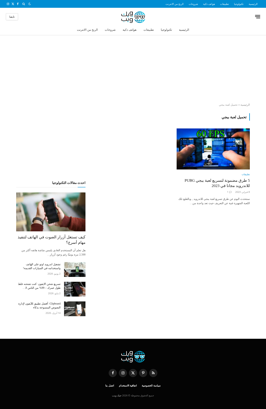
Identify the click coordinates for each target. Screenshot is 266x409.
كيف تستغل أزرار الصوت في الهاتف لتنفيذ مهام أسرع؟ (51, 239)
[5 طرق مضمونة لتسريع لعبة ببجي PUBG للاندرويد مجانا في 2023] (213, 149)
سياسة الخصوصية (151, 385)
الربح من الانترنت (175, 4)
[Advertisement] (133, 69)
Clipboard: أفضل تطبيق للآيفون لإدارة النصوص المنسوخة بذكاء (39, 305)
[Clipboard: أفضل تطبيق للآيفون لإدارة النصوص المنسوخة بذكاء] (74, 308)
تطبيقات (224, 4)
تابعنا (12, 16)
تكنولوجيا (239, 4)
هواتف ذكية (209, 4)
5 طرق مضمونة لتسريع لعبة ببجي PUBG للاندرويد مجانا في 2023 (217, 183)
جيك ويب (117, 395)
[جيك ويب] (133, 16)
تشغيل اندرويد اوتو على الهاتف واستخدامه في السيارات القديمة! (42, 266)
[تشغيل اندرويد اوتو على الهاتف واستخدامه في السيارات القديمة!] (74, 269)
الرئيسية (253, 4)
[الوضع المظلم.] (29, 4)
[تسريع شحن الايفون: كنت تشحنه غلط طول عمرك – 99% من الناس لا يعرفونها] (74, 289)
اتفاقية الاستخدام (128, 385)
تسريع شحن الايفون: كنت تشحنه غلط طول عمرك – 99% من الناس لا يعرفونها (39, 286)
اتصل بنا (109, 385)
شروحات (193, 4)
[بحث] (24, 4)
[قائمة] (257, 16)
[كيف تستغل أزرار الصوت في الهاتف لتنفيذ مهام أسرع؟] (50, 211)
